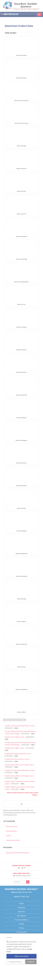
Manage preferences (15, 962)
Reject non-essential (21, 956)
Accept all (31, 962)
